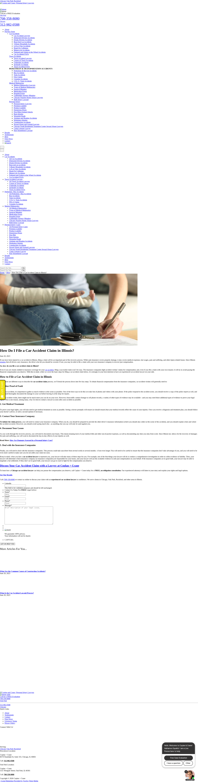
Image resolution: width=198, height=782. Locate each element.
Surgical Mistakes (20, 89)
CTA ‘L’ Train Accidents (23, 81)
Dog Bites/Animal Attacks (23, 112)
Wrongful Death (19, 116)
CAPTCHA (9, 540)
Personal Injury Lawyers (23, 104)
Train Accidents (19, 75)
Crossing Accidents (21, 79)
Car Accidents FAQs (21, 54)
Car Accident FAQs (16, 177)
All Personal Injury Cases (18, 227)
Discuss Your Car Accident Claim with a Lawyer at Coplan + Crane (39, 465)
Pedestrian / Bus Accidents (14, 192)
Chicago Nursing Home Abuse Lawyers (28, 98)
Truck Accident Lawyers (23, 58)
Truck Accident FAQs (22, 67)
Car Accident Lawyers (22, 36)
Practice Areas (10, 32)
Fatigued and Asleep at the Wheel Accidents (30, 52)
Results (7, 133)
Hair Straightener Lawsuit (23, 130)
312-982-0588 (9, 761)
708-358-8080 (9, 774)
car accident (49, 370)
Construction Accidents (22, 122)
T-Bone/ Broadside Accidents (24, 44)
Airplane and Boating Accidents (25, 118)
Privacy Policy (10, 723)
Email (7, 496)
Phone (7, 501)
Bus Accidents (19, 73)
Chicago (3, 1)
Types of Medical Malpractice (24, 87)
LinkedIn (8, 483)
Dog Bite (12, 235)
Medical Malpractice (16, 83)
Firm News (9, 139)
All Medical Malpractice (18, 208)
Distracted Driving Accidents (24, 38)
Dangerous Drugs (20, 110)
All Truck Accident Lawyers (19, 181)
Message (8, 505)
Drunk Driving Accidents (23, 40)
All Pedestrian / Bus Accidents (20, 194)
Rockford (17, 1)
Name (7, 492)
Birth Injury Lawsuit (21, 100)
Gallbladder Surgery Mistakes (24, 95)
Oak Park (10, 1)
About (7, 29)
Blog (6, 137)
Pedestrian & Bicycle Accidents (25, 71)
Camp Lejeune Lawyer (22, 128)
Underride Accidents (21, 62)
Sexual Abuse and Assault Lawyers (26, 124)
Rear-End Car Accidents (22, 42)
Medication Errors (20, 91)
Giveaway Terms (11, 721)
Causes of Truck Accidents (23, 60)
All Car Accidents (15, 159)
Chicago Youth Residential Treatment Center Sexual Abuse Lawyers (38, 126)
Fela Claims (18, 77)
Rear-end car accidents (17, 165)
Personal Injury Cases (12, 225)
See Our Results (6, 475)
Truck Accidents (15, 56)
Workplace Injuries (20, 120)
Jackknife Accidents (21, 65)
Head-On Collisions (21, 48)
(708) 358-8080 (9, 480)
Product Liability (20, 108)
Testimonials (9, 135)
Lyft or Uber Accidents (22, 46)
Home (2, 273)
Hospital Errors (19, 93)
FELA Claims (14, 202)
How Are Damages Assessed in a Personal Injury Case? (31, 440)
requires (3, 362)
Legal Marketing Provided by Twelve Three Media (19, 781)
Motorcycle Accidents (22, 50)
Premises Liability (20, 106)
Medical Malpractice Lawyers (24, 85)
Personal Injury (14, 102)
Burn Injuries (18, 114)
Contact (7, 141)
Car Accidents (14, 34)
